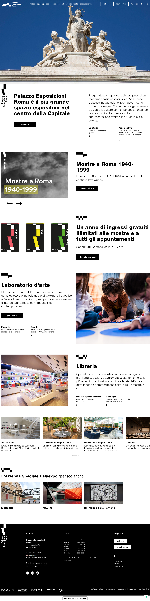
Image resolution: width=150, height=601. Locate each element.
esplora (56, 4)
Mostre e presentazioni (88, 397)
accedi (139, 4)
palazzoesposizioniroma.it (36, 557)
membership (122, 547)
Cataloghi (111, 397)
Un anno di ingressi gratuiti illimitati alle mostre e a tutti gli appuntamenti (112, 233)
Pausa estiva (125, 128)
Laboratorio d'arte (25, 285)
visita (32, 4)
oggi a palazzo (43, 4)
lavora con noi (118, 566)
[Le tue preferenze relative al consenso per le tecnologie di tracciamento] (146, 597)
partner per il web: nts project (139, 589)
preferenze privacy (97, 589)
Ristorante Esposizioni (98, 442)
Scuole (34, 327)
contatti (116, 564)
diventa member (87, 257)
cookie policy (121, 589)
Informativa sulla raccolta (75, 598)
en (146, 4)
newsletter (121, 4)
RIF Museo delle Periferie (99, 507)
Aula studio (8, 442)
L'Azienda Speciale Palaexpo (43, 476)
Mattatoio (7, 507)
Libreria (86, 366)
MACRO (47, 507)
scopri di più (87, 188)
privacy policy (110, 589)
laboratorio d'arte (70, 4)
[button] (132, 4)
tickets (106, 4)
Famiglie (5, 327)
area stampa (118, 561)
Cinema (130, 442)
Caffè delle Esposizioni (57, 442)
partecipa (12, 315)
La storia (93, 128)
